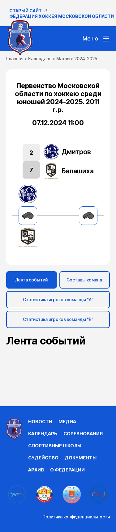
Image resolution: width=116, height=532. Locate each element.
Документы (81, 458)
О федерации (67, 470)
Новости (40, 421)
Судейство (43, 458)
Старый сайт (25, 10)
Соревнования (83, 434)
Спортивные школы (54, 446)
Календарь (40, 58)
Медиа (67, 421)
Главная (15, 58)
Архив (36, 470)
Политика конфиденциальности (76, 516)
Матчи (63, 58)
